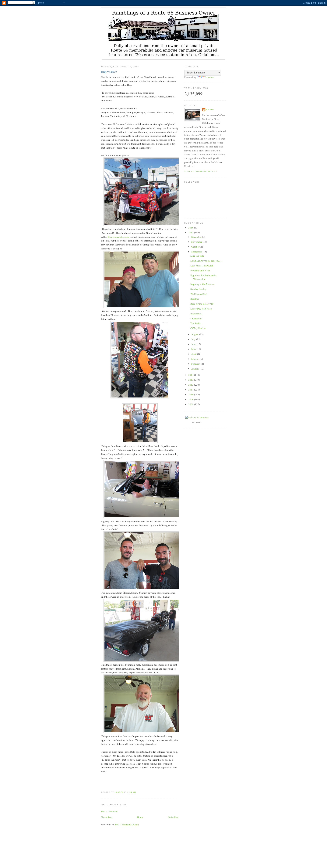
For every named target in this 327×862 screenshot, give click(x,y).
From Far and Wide (200, 270)
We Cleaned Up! (198, 294)
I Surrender (196, 318)
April (194, 354)
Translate (209, 77)
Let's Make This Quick (201, 265)
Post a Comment (109, 811)
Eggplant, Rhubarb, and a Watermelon (203, 277)
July (193, 339)
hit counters (197, 422)
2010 (191, 394)
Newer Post (106, 817)
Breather (194, 298)
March (195, 358)
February (196, 363)
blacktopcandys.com (118, 236)
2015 (191, 232)
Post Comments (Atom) (127, 824)
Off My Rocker (198, 328)
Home (140, 817)
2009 (191, 399)
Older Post (173, 817)
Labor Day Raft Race (201, 308)
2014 (191, 375)
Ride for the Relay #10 (201, 303)
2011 (191, 389)
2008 (191, 404)
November (196, 241)
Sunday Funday (198, 289)
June (194, 344)
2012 (191, 384)
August (195, 334)
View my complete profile (200, 171)
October (195, 246)
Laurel (210, 110)
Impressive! (196, 313)
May (194, 349)
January (195, 368)
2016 (191, 227)
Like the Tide (197, 255)
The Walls (195, 323)
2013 (191, 379)
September (197, 251)
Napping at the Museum (202, 284)
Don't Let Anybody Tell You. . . (206, 260)
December (196, 236)
